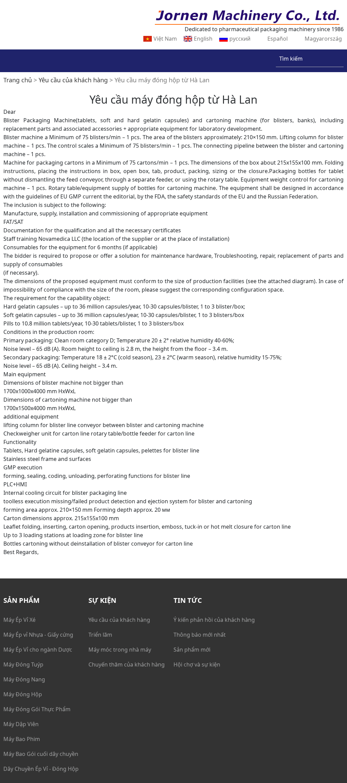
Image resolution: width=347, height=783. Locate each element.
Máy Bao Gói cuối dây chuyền (40, 754)
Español (277, 38)
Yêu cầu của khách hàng (119, 619)
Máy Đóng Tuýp (23, 664)
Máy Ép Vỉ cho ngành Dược (37, 649)
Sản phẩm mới (192, 649)
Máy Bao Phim (21, 739)
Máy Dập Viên (21, 724)
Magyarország (323, 38)
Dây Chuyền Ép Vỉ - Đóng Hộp (41, 769)
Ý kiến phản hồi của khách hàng (214, 619)
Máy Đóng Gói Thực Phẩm (36, 709)
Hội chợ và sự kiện (197, 664)
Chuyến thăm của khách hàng (126, 664)
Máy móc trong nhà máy (119, 649)
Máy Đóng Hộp (22, 694)
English (203, 38)
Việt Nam (165, 38)
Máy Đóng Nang (24, 679)
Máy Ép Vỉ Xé (19, 619)
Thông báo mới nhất (200, 634)
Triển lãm (100, 634)
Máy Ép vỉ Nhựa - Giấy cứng (38, 634)
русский (239, 38)
